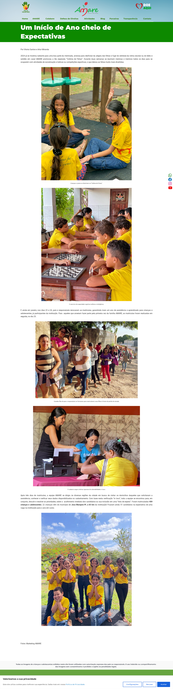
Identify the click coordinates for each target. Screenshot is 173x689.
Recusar (149, 684)
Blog (103, 19)
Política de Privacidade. (75, 684)
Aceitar (164, 684)
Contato (147, 19)
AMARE (36, 19)
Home (25, 19)
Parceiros (114, 19)
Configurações (132, 684)
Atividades (89, 19)
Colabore (50, 19)
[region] (86, 682)
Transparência (130, 19)
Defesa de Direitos (69, 19)
